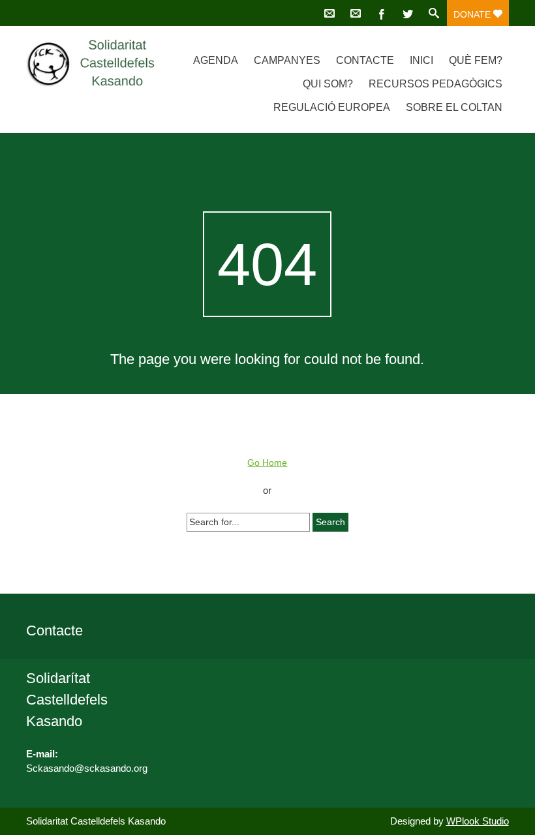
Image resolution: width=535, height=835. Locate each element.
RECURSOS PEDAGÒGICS (435, 83)
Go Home (267, 462)
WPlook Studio (477, 821)
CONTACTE (365, 60)
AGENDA (215, 60)
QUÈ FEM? (475, 60)
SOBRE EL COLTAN (454, 107)
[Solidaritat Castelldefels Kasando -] (98, 63)
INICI (421, 60)
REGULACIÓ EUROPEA (331, 107)
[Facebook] (382, 13)
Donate (473, 14)
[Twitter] (408, 13)
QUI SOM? (328, 83)
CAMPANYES (287, 60)
